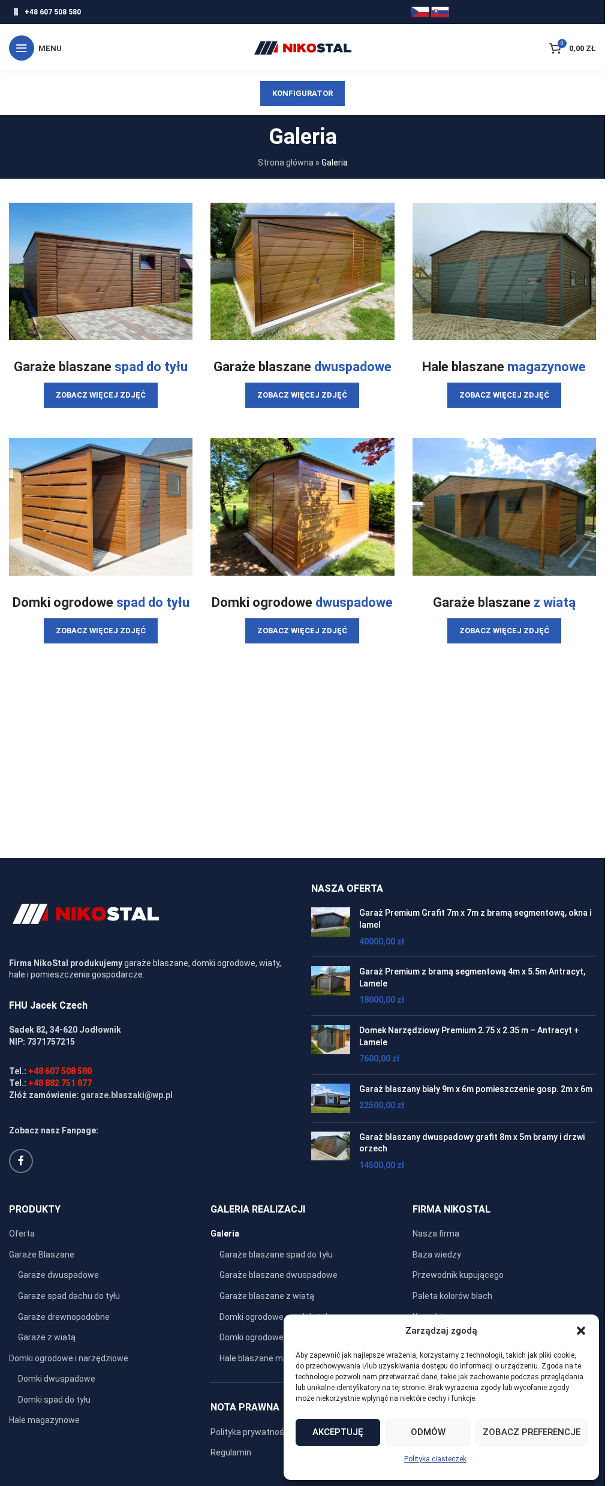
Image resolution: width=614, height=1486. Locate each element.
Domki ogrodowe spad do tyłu (275, 1317)
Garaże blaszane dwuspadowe (278, 1275)
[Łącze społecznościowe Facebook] (21, 1161)
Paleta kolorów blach (452, 1296)
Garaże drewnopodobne (64, 1317)
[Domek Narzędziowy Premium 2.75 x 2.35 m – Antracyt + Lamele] (330, 1045)
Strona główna (286, 162)
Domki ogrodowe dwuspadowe (278, 1337)
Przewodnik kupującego (458, 1275)
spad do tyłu (151, 366)
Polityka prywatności (250, 1432)
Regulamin (230, 1452)
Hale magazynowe (44, 1420)
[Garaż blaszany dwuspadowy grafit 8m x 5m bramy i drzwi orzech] (330, 1152)
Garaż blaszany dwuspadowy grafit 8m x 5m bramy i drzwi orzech (472, 1143)
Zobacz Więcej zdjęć (101, 394)
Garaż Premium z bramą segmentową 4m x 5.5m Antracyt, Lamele (472, 977)
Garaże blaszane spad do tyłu (276, 1254)
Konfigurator (302, 93)
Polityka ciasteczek (435, 1459)
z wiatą (555, 602)
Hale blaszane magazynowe (273, 1358)
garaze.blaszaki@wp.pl (126, 1095)
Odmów (428, 1432)
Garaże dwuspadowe (58, 1275)
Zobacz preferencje (531, 1432)
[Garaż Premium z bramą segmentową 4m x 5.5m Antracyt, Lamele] (330, 986)
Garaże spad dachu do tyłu (69, 1296)
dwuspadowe (353, 366)
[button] (581, 1331)
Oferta (22, 1233)
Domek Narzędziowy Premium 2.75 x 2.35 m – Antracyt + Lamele (469, 1036)
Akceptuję (337, 1432)
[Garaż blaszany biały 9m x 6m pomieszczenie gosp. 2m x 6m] (330, 1098)
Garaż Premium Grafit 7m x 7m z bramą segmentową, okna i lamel (475, 918)
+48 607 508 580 (53, 12)
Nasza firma (436, 1233)
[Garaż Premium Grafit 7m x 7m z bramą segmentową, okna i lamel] (330, 927)
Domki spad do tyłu (54, 1399)
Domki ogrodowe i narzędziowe (68, 1358)
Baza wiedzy (437, 1254)
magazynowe (546, 366)
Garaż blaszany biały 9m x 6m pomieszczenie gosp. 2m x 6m (475, 1089)
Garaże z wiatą (47, 1337)
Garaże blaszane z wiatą (266, 1296)
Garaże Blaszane (41, 1254)
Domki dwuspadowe (56, 1378)
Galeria (224, 1233)
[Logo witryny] (303, 47)
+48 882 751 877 (60, 1083)
